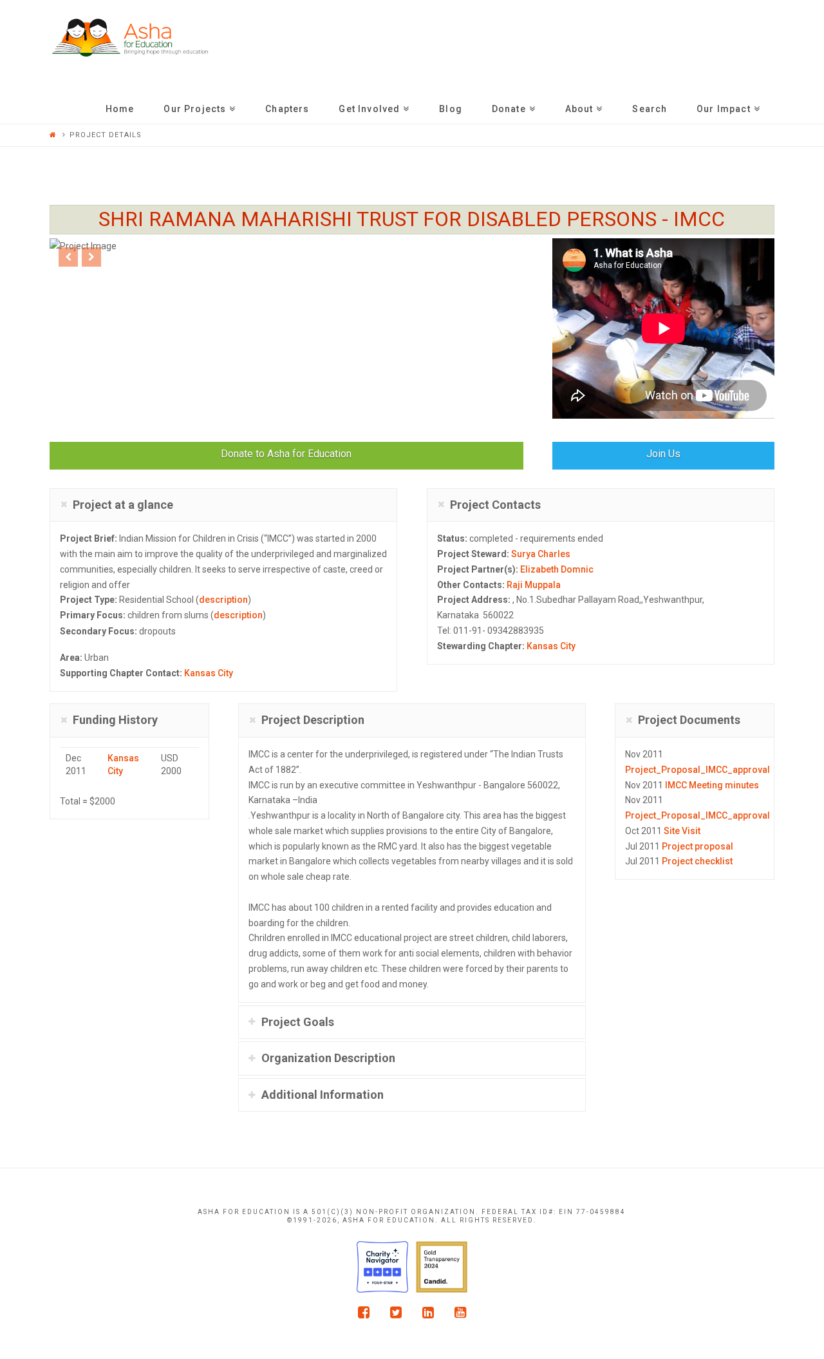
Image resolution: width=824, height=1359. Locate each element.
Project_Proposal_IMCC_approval (697, 770)
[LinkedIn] (428, 1312)
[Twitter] (396, 1312)
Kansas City (208, 673)
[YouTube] (460, 1312)
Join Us (663, 454)
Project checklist (697, 861)
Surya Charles (540, 554)
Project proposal (697, 846)
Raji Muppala (534, 585)
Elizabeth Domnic (557, 569)
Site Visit (682, 831)
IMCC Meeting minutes (712, 785)
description (223, 599)
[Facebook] (364, 1312)
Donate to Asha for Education (286, 454)
